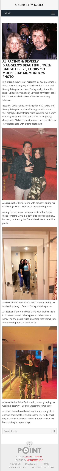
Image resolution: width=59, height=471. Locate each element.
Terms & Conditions (42, 467)
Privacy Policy (17, 467)
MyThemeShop (35, 460)
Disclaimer (31, 464)
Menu (7, 13)
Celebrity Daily (29, 5)
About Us (15, 464)
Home (46, 464)
